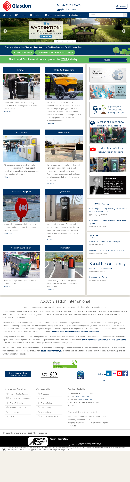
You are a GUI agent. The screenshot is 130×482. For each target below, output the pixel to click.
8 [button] (72, 41)
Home (9, 15)
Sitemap (44, 398)
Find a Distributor (16, 403)
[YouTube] (119, 377)
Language (122, 6)
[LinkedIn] (108, 377)
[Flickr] (114, 377)
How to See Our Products (19, 394)
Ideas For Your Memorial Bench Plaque (104, 241)
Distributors (75, 15)
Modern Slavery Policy (49, 417)
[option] (65, 30)
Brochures (45, 394)
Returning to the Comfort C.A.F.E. (102, 268)
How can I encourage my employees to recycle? (107, 250)
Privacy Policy (46, 403)
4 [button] (62, 41)
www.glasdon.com (85, 399)
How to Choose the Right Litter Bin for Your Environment (104, 340)
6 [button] (67, 41)
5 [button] (65, 41)
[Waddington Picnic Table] (65, 30)
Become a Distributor (18, 408)
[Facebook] (124, 377)
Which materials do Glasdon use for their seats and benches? (76, 332)
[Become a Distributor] (108, 92)
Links (12, 417)
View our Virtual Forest (23, 52)
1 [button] (55, 41)
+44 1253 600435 (69, 5)
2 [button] (57, 41)
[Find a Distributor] (108, 75)
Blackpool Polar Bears (98, 277)
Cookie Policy (46, 408)
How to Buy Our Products (20, 398)
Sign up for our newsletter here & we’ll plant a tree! (18, 374)
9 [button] (75, 41)
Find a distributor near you (51, 351)
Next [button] (123, 30)
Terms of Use (46, 412)
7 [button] (70, 41)
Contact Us (14, 412)
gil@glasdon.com (69, 9)
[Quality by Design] (108, 185)
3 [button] (60, 41)
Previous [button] (4, 30)
